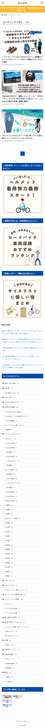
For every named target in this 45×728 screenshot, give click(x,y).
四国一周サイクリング (15, 622)
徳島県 (9, 545)
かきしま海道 (11, 443)
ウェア (9, 604)
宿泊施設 (10, 452)
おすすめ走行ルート (14, 402)
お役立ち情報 (12, 407)
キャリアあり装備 (12, 608)
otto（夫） (10, 397)
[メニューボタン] (3, 3)
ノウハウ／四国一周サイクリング (17, 627)
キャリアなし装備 (12, 613)
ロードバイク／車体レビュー (16, 590)
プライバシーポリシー (22, 721)
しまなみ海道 (11, 456)
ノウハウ (10, 580)
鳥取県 (9, 576)
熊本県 (9, 558)
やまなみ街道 (11, 496)
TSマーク (10, 659)
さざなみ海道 (11, 447)
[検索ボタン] (42, 3)
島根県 (9, 536)
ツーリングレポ (12, 434)
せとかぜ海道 (11, 470)
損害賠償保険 (11, 663)
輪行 (8, 672)
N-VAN (9, 388)
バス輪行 (9, 681)
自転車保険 (11, 654)
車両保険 (9, 668)
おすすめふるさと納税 (14, 412)
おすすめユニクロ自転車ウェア (17, 416)
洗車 (8, 640)
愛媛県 (9, 549)
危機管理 (9, 429)
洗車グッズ (10, 645)
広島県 (9, 540)
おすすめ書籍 (11, 421)
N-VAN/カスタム (12, 393)
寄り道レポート (12, 636)
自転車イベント (12, 649)
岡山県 (9, 532)
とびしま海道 (11, 478)
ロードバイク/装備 (14, 599)
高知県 (9, 571)
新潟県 (9, 554)
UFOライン (10, 439)
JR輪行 (9, 677)
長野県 (9, 563)
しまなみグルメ (13, 461)
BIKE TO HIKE (12, 383)
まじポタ (22, 3)
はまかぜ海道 (11, 492)
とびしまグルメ (13, 483)
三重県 (9, 505)
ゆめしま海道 (11, 501)
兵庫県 (9, 514)
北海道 (9, 523)
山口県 (9, 527)
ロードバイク (11, 585)
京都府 (9, 509)
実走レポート (11, 631)
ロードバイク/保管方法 (15, 594)
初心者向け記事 (12, 617)
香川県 (9, 567)
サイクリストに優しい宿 (14, 425)
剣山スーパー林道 (12, 518)
